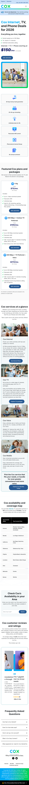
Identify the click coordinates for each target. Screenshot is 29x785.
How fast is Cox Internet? (9, 722)
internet (11, 508)
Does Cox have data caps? (10, 727)
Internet (6, 763)
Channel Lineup (19, 763)
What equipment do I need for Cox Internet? (14, 744)
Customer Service (14, 765)
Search (23, 611)
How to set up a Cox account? (11, 733)
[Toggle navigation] (26, 6)
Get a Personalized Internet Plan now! (14, 783)
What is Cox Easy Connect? (10, 738)
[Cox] (14, 752)
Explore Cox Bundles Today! (18, 487)
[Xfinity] (5, 6)
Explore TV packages (16, 401)
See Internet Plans (16, 361)
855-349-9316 (24, 2)
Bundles (12, 763)
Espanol (3, 1)
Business (9, 1)
